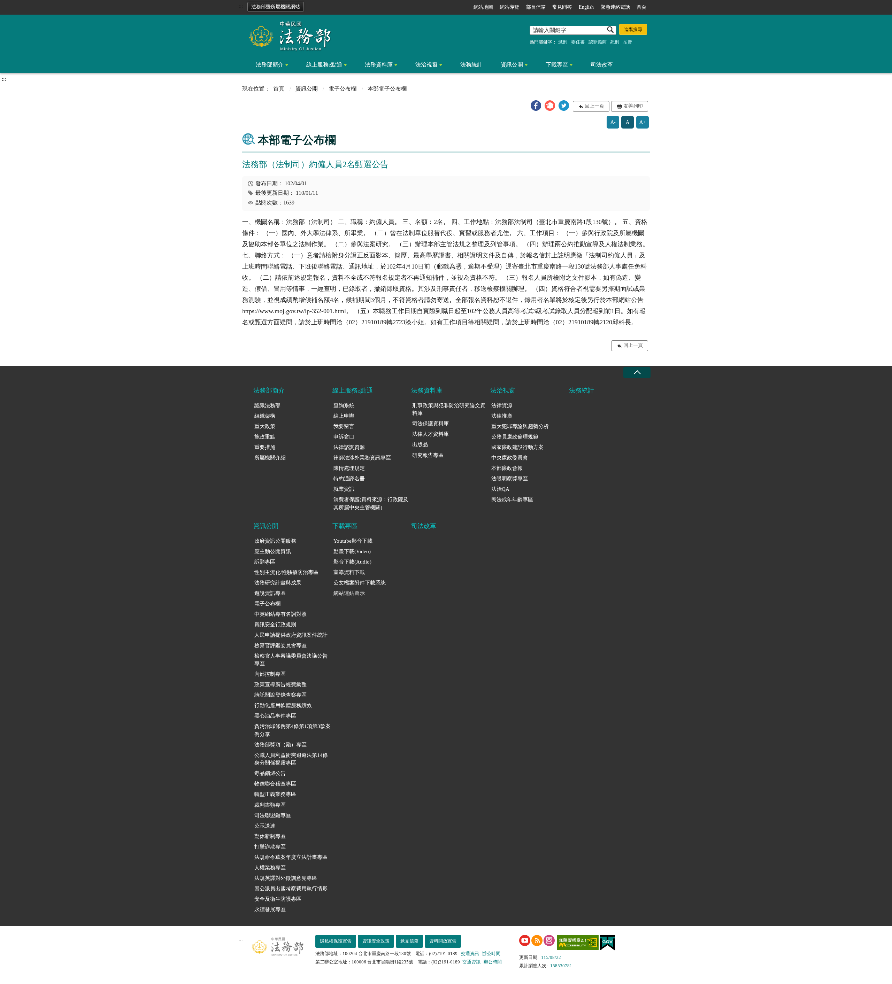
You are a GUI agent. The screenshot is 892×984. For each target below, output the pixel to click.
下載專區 (557, 65)
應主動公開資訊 (272, 551)
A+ (642, 122)
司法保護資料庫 (430, 423)
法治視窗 (426, 65)
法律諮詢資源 (349, 447)
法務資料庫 (379, 65)
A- (613, 122)
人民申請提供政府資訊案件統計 (291, 635)
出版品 (420, 444)
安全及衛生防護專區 (277, 899)
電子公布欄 (342, 89)
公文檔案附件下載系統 (359, 583)
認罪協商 (598, 42)
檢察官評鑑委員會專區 (280, 645)
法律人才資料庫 (430, 434)
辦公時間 (491, 953)
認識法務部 (267, 405)
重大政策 (264, 426)
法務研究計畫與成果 (277, 583)
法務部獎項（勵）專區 (280, 744)
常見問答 (562, 7)
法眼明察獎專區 (509, 478)
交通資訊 (470, 953)
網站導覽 (509, 7)
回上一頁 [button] (594, 106)
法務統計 (471, 65)
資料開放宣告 (442, 941)
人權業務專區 (270, 867)
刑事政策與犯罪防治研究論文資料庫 (448, 409)
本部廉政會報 (507, 468)
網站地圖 (483, 7)
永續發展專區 (270, 909)
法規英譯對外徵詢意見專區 (285, 878)
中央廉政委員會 (509, 457)
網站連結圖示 (349, 593)
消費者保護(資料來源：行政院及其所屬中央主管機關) (370, 503)
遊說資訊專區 (270, 593)
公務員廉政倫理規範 (514, 437)
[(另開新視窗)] (524, 940)
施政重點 (264, 437)
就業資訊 (343, 489)
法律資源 (501, 405)
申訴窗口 (343, 437)
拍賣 (627, 42)
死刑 (614, 42)
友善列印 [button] (633, 106)
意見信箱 (409, 941)
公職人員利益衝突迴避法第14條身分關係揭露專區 (291, 759)
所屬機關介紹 (270, 457)
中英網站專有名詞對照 (280, 614)
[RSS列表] (537, 940)
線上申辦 (343, 416)
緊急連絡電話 (615, 7)
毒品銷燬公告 (270, 773)
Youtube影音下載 (352, 541)
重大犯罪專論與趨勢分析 (520, 426)
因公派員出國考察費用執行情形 (291, 888)
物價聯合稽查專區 (275, 784)
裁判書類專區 (270, 805)
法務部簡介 (270, 65)
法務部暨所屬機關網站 (275, 6)
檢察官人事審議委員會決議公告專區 (291, 660)
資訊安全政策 (376, 941)
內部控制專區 (270, 674)
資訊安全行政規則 (275, 624)
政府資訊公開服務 (275, 541)
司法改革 (602, 65)
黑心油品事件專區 (275, 716)
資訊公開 (512, 65)
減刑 (562, 42)
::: (241, 6)
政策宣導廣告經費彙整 (280, 684)
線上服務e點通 (324, 65)
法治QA (500, 489)
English (586, 7)
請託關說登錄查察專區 (280, 695)
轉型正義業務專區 (275, 794)
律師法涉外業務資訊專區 (362, 457)
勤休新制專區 (270, 836)
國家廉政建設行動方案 (517, 447)
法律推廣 (501, 416)
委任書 (578, 42)
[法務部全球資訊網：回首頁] (287, 35)
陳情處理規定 (349, 468)
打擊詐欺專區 (270, 847)
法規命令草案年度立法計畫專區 (291, 857)
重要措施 (264, 447)
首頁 (641, 7)
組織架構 (264, 416)
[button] (536, 105)
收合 (637, 372)
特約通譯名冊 (349, 478)
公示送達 (264, 826)
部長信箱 (536, 7)
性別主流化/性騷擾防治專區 (286, 572)
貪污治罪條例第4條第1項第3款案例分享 (292, 730)
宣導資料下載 (349, 572)
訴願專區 (264, 562)
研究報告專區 (428, 455)
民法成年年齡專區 (512, 499)
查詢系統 (343, 405)
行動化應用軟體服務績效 (283, 705)
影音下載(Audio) (352, 562)
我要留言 (343, 426)
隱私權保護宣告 (336, 941)
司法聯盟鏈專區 (272, 815)
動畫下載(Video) (352, 551)
